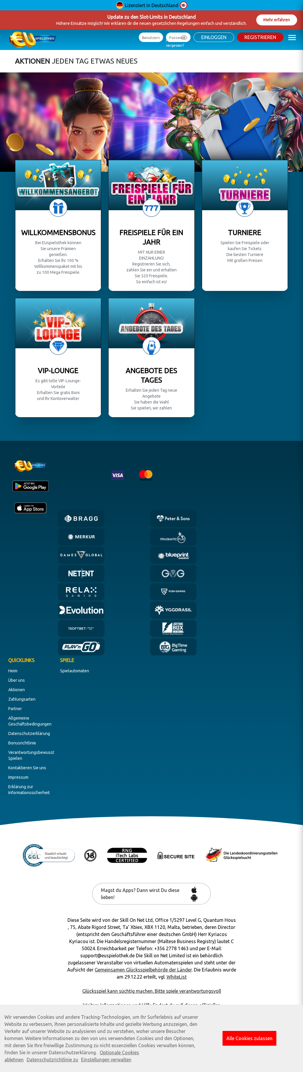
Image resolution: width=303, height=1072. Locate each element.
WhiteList (177, 976)
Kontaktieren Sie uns (27, 767)
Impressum (18, 777)
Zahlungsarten (22, 699)
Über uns (16, 680)
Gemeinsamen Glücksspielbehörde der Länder (143, 969)
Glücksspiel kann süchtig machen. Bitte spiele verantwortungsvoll (151, 991)
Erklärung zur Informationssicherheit (29, 789)
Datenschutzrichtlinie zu (52, 1059)
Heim (12, 670)
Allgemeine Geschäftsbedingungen (29, 721)
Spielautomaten (74, 670)
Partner (15, 708)
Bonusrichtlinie (22, 743)
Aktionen (16, 689)
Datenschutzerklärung (29, 733)
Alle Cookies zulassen (249, 1038)
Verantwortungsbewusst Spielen (31, 755)
